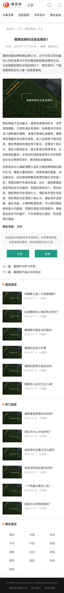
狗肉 (44, 508)
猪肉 (11, 534)
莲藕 (14, 154)
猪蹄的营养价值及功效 (38, 366)
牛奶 (32, 543)
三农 (30, 5)
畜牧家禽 (55, 15)
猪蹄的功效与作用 (24, 266)
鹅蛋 (52, 552)
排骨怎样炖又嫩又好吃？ (39, 468)
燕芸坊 (10, 28)
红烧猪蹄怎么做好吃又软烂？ (42, 312)
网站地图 (50, 588)
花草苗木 (39, 15)
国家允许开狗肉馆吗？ (38, 504)
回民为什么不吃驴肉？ (38, 431)
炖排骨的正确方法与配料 (39, 450)
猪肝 (32, 560)
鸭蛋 (44, 418)
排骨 (44, 454)
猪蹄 (22, 133)
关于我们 (36, 588)
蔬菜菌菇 (23, 15)
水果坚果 (8, 15)
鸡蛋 (44, 490)
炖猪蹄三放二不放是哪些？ (40, 294)
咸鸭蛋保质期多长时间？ (39, 413)
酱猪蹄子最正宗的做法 (27, 272)
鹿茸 (11, 569)
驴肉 (44, 436)
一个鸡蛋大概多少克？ (38, 486)
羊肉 (11, 543)
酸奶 (11, 560)
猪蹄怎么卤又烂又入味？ (39, 384)
